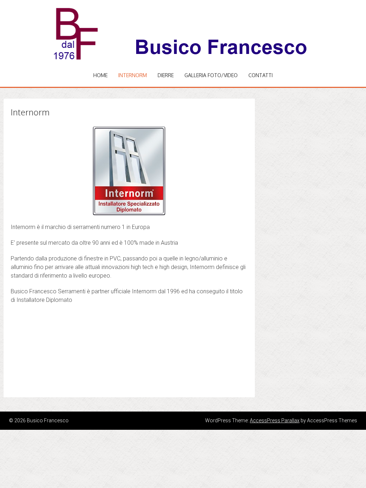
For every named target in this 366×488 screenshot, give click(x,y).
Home (100, 75)
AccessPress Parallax (275, 420)
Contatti (260, 75)
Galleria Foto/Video (211, 75)
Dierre (166, 75)
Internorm (132, 75)
